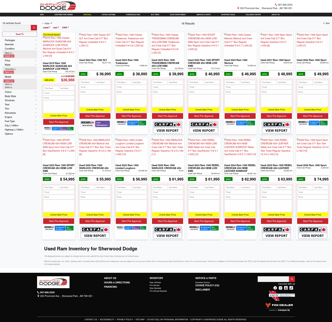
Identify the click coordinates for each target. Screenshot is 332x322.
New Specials (155, 288)
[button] (41, 14)
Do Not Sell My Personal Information (168, 319)
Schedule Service (202, 282)
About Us (110, 278)
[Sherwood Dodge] (58, 6)
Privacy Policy (125, 319)
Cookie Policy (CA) (207, 285)
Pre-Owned (154, 285)
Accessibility (107, 319)
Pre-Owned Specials (158, 290)
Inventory (156, 278)
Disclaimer (202, 289)
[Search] (34, 27)
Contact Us (91, 319)
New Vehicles (155, 282)
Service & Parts (205, 278)
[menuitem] (20, 52)
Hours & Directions (117, 282)
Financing (110, 286)
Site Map (140, 319)
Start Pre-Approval (58, 121)
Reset (19, 34)
